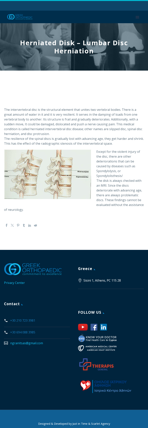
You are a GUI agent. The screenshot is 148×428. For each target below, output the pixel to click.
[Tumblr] (23, 225)
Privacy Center (14, 283)
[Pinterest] (18, 225)
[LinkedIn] (29, 225)
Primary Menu (137, 17)
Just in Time (80, 423)
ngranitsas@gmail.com (26, 343)
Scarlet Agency (100, 423)
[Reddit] (35, 225)
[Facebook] (6, 225)
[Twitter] (12, 225)
